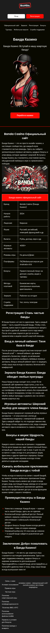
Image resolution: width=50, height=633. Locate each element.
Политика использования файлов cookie (8, 613)
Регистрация (35, 16)
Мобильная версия (21, 29)
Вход (16, 16)
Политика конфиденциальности (10, 602)
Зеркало (24, 25)
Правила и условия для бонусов (9, 621)
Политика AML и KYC (10, 607)
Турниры (8, 29)
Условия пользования (10, 584)
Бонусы (43, 25)
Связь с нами (10, 581)
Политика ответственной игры (9, 596)
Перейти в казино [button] (25, 115)
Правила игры (10, 588)
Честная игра (10, 592)
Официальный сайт (11, 25)
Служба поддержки (37, 29)
